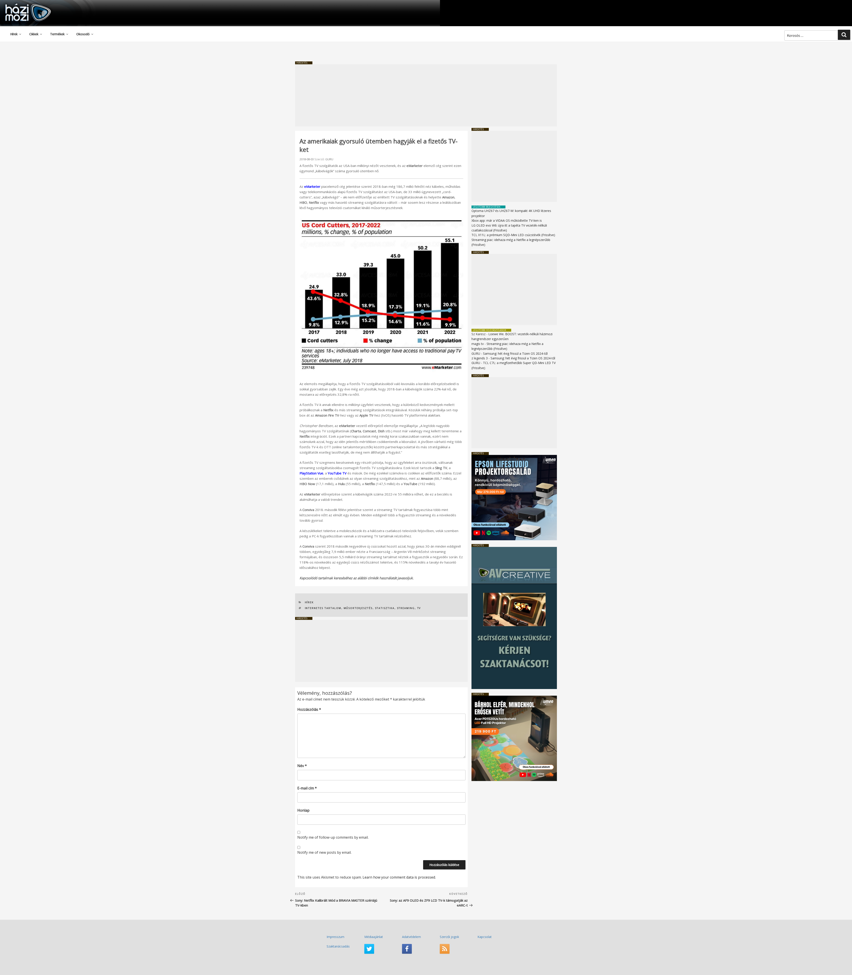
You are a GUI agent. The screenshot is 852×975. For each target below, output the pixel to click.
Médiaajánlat (373, 937)
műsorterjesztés (358, 608)
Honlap (303, 810)
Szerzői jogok (449, 937)
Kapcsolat (484, 937)
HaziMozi (21, 5)
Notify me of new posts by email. (324, 852)
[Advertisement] (426, 95)
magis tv (477, 344)
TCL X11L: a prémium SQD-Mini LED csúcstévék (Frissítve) (513, 235)
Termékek (57, 34)
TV (419, 608)
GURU (329, 159)
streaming (406, 608)
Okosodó (83, 34)
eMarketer (312, 186)
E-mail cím (307, 788)
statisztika (385, 608)
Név (302, 765)
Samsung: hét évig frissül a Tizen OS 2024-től (515, 353)
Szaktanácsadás (338, 946)
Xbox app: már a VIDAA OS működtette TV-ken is (506, 220)
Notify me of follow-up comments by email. (333, 837)
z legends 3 (479, 358)
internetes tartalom (323, 608)
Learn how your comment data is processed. (399, 877)
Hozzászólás (309, 709)
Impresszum (335, 937)
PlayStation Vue (311, 473)
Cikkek (33, 34)
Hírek (14, 34)
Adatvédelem (411, 937)
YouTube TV (337, 473)
